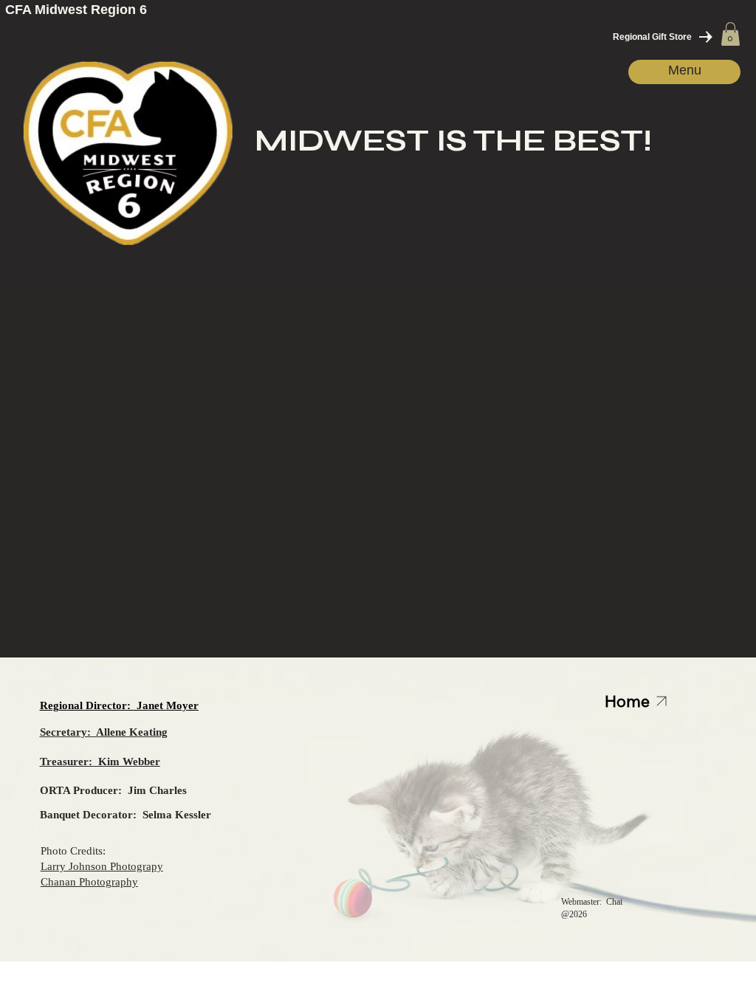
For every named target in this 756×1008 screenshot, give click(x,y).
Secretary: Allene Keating (104, 731)
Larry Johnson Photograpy (102, 866)
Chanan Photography (89, 881)
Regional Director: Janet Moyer (119, 705)
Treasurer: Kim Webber (100, 761)
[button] (730, 34)
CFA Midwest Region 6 (76, 9)
